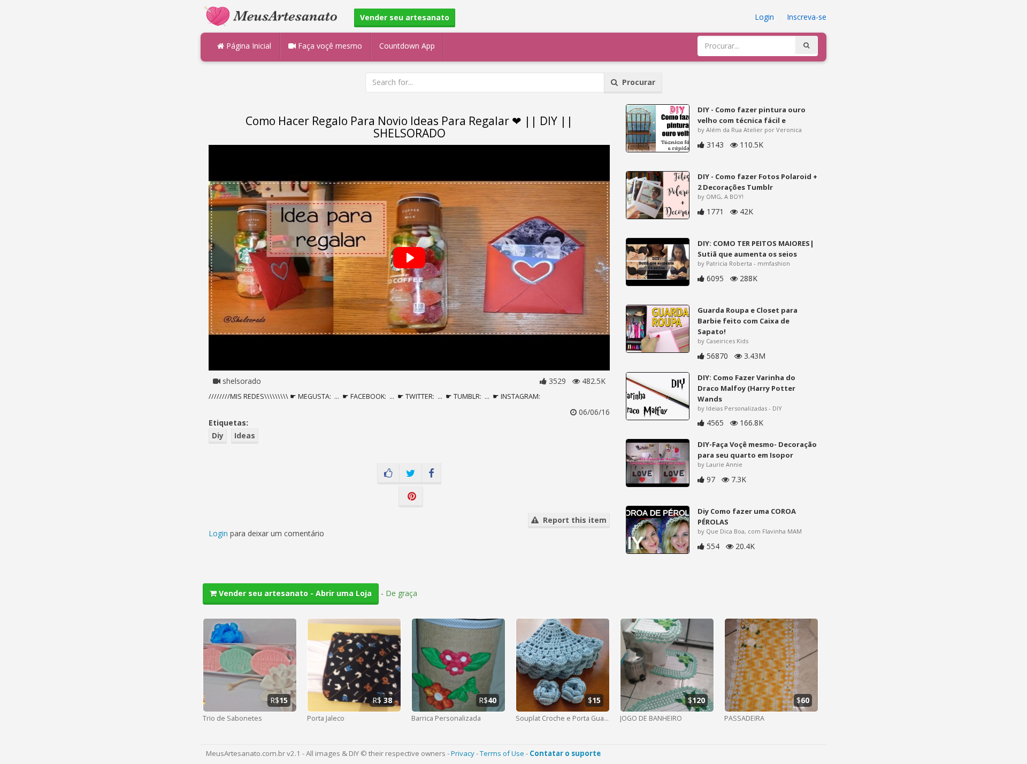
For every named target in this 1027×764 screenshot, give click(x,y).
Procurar (636, 82)
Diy (218, 435)
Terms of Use (502, 753)
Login (764, 17)
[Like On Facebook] (388, 473)
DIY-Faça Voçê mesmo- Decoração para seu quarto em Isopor (757, 449)
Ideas (244, 435)
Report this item (573, 520)
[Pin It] (410, 496)
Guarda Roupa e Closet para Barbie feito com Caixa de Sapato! (748, 320)
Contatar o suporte (565, 753)
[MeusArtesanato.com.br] (273, 15)
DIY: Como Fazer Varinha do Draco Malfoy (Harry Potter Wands (746, 388)
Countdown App (407, 46)
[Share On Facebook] (431, 473)
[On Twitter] (410, 473)
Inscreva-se (806, 17)
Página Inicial (247, 46)
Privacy (462, 753)
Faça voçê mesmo (329, 46)
